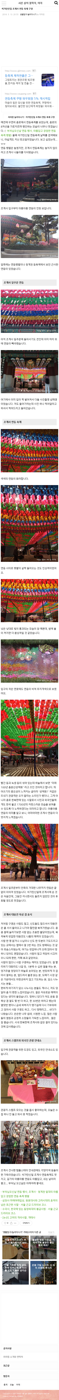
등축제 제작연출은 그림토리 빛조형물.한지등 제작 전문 (19, 76)
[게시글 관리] (15, 1223)
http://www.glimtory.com (18, 70)
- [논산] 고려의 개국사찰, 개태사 (18, 1217)
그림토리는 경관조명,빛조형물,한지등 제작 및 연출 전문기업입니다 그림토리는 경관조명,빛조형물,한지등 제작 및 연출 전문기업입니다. (20, 81)
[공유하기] (11, 1223)
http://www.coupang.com (18, 93)
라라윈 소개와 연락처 (13, 1356)
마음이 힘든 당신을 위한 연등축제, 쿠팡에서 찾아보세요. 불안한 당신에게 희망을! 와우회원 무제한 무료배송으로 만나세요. (29, 104)
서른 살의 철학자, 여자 (30, 3)
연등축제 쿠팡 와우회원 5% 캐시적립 (27, 98)
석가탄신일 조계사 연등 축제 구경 (17, 8)
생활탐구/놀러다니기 (28, 14)
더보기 (51, 1232)
